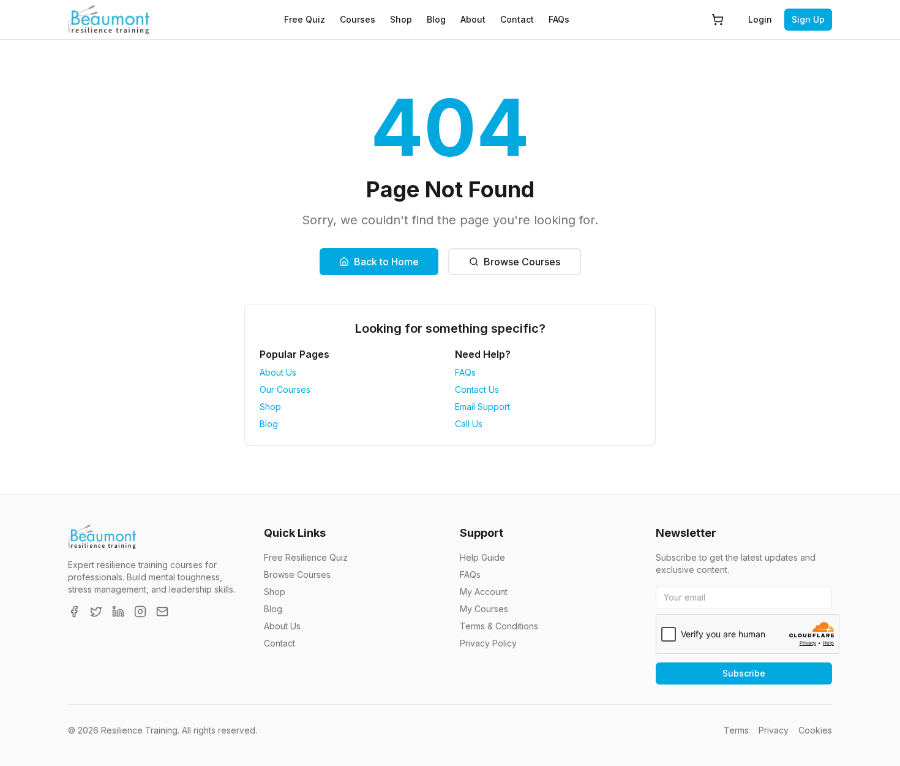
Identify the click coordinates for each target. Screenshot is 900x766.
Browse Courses (522, 262)
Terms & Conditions (499, 626)
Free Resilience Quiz (306, 557)
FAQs (559, 19)
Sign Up (808, 19)
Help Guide (482, 557)
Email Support (482, 406)
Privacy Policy (488, 643)
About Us (278, 372)
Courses (357, 19)
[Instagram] (140, 611)
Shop (401, 19)
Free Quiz (304, 19)
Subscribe (743, 673)
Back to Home (386, 262)
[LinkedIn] (118, 611)
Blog (436, 19)
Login (760, 19)
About (473, 19)
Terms (736, 730)
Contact (517, 19)
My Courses (484, 609)
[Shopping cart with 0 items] (717, 20)
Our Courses (285, 389)
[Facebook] (74, 611)
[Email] (162, 611)
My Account (484, 591)
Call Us (468, 424)
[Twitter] (96, 611)
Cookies (815, 730)
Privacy (774, 730)
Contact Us (477, 389)
